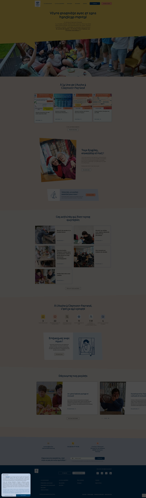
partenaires (8, 476)
